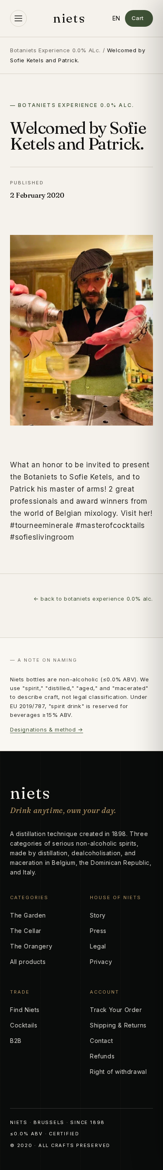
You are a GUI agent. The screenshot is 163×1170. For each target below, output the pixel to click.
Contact (101, 1040)
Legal (98, 946)
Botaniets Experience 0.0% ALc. (55, 50)
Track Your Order (116, 1009)
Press (98, 930)
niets (69, 18)
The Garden (28, 915)
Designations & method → (46, 729)
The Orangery (31, 946)
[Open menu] (18, 18)
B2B (16, 1040)
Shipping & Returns (118, 1025)
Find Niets (25, 1009)
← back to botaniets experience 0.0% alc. (93, 598)
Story (98, 915)
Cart (138, 18)
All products (28, 961)
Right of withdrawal (118, 1071)
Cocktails (23, 1025)
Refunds (102, 1056)
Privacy (101, 961)
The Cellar (25, 930)
